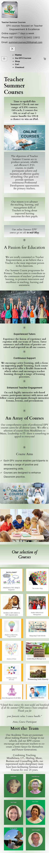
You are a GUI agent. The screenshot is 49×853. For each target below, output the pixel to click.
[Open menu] (4, 59)
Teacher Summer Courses (13, 22)
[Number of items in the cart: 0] (45, 59)
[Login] (37, 59)
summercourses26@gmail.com (25, 42)
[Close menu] (12, 49)
